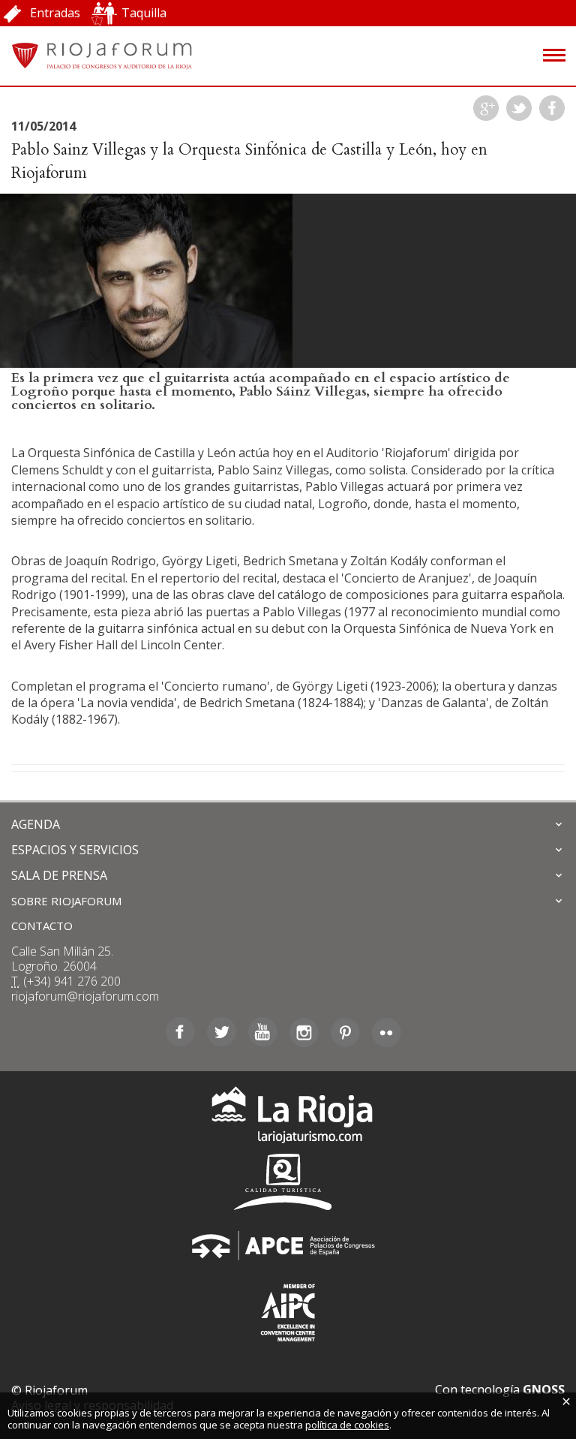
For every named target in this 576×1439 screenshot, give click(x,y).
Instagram (304, 1032)
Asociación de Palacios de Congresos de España (288, 1246)
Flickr (386, 1032)
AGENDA (35, 824)
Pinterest (345, 1032)
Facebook (552, 108)
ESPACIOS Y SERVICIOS (75, 849)
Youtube (263, 1032)
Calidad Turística (288, 1182)
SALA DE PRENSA (59, 875)
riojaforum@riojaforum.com (85, 996)
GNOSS (544, 1389)
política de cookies (347, 1424)
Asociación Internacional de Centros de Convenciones (288, 1309)
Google (486, 108)
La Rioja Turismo (288, 1118)
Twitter (519, 108)
